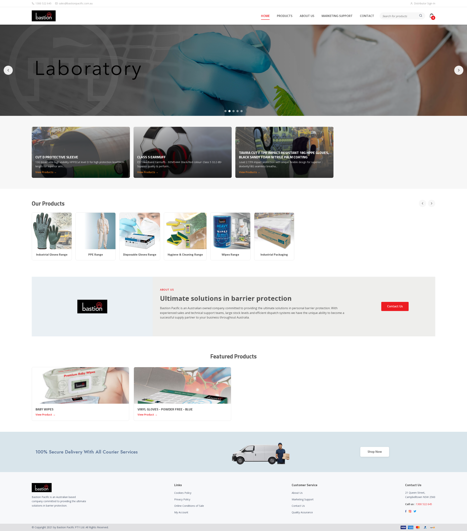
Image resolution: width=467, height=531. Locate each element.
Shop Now (375, 452)
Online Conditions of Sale (189, 505)
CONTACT (367, 16)
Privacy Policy (182, 499)
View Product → (45, 414)
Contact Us (395, 306)
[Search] (421, 15)
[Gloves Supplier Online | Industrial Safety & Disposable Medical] (44, 15)
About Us (297, 493)
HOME (265, 16)
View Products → (46, 172)
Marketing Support (303, 499)
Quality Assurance (302, 512)
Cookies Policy (182, 493)
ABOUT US (307, 16)
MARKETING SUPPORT (337, 16)
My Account (181, 512)
